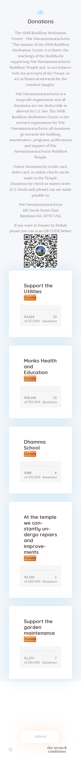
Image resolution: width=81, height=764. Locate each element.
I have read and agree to (41, 749)
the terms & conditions (57, 749)
